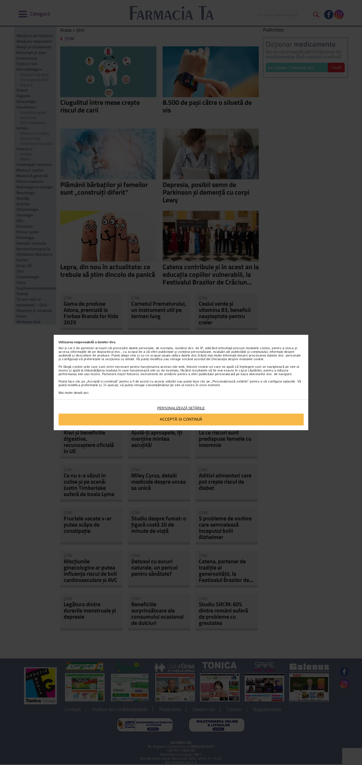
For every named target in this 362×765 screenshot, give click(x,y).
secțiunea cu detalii (119, 359)
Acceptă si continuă (181, 419)
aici (86, 392)
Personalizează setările (181, 408)
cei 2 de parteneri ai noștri (87, 348)
